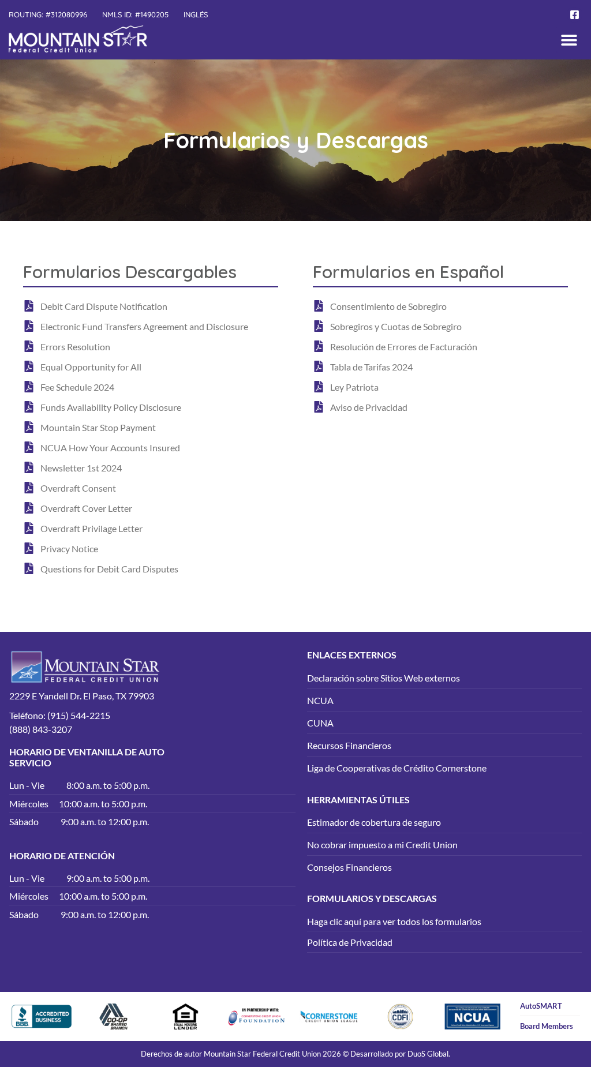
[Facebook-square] (574, 15)
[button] (569, 40)
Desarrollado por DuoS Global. (400, 1053)
